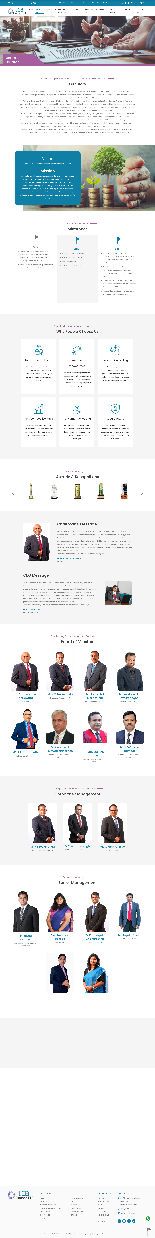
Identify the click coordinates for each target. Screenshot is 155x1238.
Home (31, 9)
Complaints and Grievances (77, 1213)
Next (139, 270)
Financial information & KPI (94, 10)
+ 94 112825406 (100, 1127)
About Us (38, 10)
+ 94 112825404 (59, 1127)
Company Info (127, 10)
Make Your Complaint (104, 3)
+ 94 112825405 (80, 1127)
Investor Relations (62, 10)
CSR (84, 3)
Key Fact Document (102, 1220)
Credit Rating (112, 10)
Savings (101, 1198)
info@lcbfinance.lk (42, 3)
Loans (100, 1205)
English (141, 2)
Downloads (63, 3)
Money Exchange (104, 1215)
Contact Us (141, 10)
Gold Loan (102, 1211)
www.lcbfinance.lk (113, 1131)
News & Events (75, 3)
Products (50, 9)
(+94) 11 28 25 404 (17, 3)
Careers (91, 3)
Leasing (101, 1208)
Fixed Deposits (103, 1201)
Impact (79, 9)
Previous (13, 493)
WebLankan (107, 1234)
